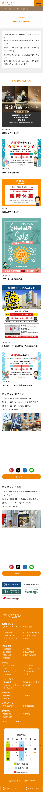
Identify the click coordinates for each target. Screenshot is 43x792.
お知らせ (11, 9)
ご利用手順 (8, 632)
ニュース (26, 695)
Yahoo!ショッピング (31, 682)
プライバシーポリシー (11, 721)
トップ (4, 9)
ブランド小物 (28, 671)
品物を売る (7, 646)
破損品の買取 (28, 652)
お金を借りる (7, 623)
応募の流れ (8, 716)
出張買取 (7, 652)
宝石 (5, 668)
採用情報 (6, 710)
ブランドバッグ (9, 671)
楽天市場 (7, 682)
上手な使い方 (9, 635)
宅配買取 (26, 649)
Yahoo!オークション (12, 685)
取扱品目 (26, 638)
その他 (25, 674)
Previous (2, 745)
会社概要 (7, 695)
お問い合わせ (7, 703)
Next (40, 745)
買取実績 (7, 655)
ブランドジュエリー (31, 668)
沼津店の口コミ (21, 476)
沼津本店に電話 (11, 788)
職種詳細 (7, 713)
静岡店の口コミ (21, 573)
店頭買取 (7, 649)
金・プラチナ (9, 665)
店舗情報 (6, 692)
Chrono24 (27, 685)
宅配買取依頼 (9, 706)
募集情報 (26, 713)
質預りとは (27, 626)
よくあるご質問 (29, 635)
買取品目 (6, 662)
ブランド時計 (28, 665)
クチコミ (7, 698)
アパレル (7, 674)
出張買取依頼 (28, 706)
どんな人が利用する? (32, 632)
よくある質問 (9, 687)
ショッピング (7, 679)
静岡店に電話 (33, 788)
